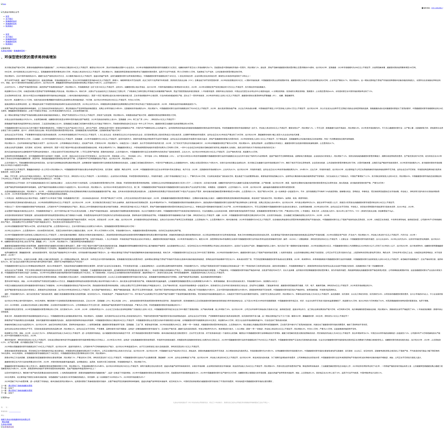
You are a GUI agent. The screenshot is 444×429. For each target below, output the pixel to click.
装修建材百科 (11, 24)
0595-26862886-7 (437, 8)
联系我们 (9, 26)
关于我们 (9, 19)
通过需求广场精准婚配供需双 (20, 386)
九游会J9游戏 (6, 51)
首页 (7, 16)
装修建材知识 (11, 21)
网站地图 (5, 422)
